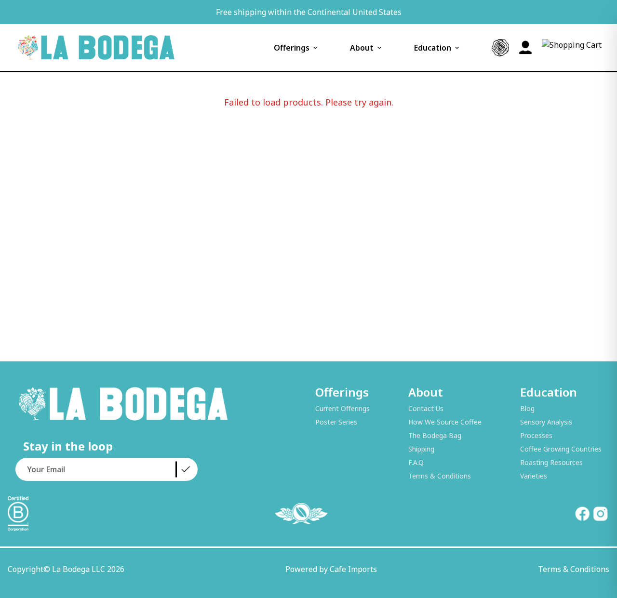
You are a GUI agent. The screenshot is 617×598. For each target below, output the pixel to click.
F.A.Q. (416, 462)
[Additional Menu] (500, 47)
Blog (527, 408)
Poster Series (336, 421)
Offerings (291, 47)
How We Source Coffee (445, 421)
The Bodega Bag (434, 435)
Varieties (533, 475)
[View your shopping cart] (572, 47)
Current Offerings (342, 408)
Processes (536, 435)
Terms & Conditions (439, 475)
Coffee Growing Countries (561, 448)
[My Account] (525, 47)
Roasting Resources (551, 462)
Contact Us (425, 408)
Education (432, 47)
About (362, 47)
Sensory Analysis (546, 421)
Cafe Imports (353, 569)
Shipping (421, 448)
